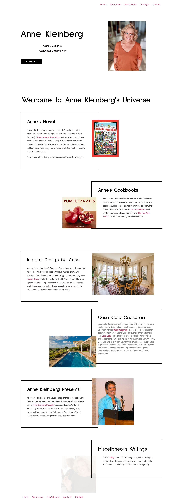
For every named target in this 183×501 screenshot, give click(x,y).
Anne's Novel (41, 121)
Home (103, 4)
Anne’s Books (130, 4)
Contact (157, 4)
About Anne (115, 4)
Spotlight (145, 4)
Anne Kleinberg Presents (43, 405)
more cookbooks (138, 209)
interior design (33, 279)
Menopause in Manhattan (48, 137)
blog (112, 457)
